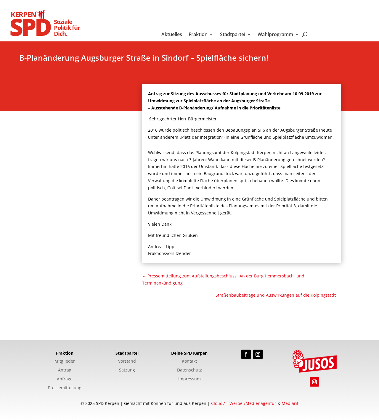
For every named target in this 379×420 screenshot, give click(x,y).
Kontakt (189, 361)
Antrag (64, 370)
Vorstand (127, 361)
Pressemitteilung (64, 388)
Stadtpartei (232, 35)
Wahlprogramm (275, 35)
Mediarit (290, 403)
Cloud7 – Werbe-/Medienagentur (243, 403)
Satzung (127, 370)
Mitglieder (64, 361)
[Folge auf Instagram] (258, 354)
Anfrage (65, 379)
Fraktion (198, 35)
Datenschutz (189, 370)
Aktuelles (171, 35)
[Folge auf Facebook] (246, 354)
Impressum (189, 379)
